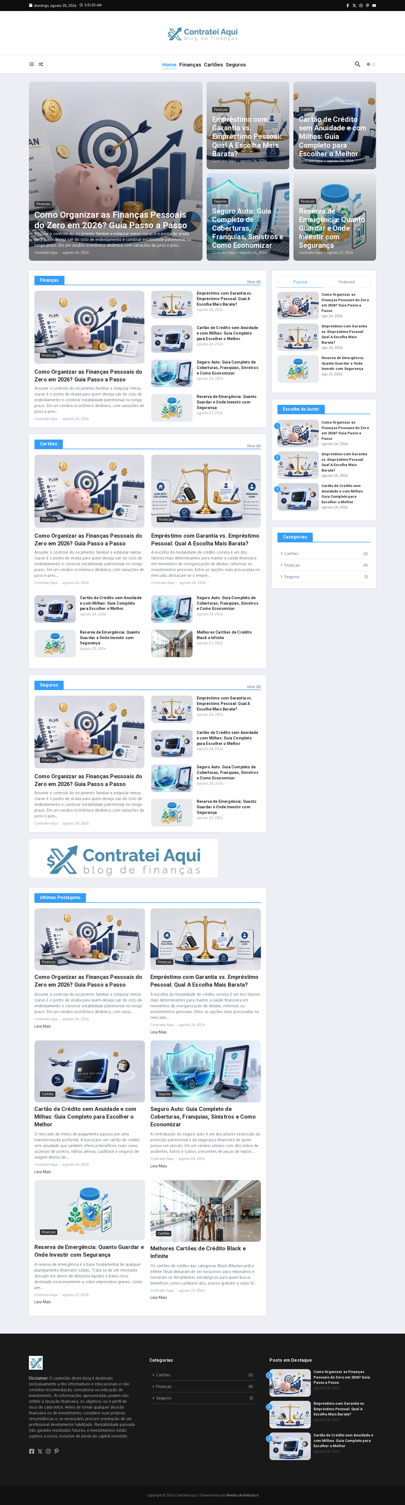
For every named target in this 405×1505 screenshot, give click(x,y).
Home (169, 64)
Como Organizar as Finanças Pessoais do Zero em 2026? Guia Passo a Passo (110, 219)
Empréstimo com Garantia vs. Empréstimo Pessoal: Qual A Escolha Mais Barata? (247, 136)
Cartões (213, 64)
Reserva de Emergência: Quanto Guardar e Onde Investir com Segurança (332, 228)
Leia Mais (42, 1026)
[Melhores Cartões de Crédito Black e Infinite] (172, 643)
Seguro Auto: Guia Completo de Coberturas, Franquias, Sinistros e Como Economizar (247, 228)
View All (254, 281)
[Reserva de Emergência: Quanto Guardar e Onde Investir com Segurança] (172, 408)
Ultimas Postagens (60, 897)
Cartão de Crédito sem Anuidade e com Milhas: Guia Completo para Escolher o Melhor (333, 136)
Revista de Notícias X (242, 1495)
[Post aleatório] (41, 64)
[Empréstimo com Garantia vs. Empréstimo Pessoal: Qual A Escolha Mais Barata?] (172, 304)
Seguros (236, 64)
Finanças (190, 64)
